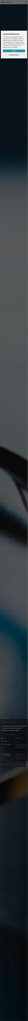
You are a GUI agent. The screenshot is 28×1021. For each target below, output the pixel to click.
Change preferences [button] (14, 54)
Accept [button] (14, 50)
